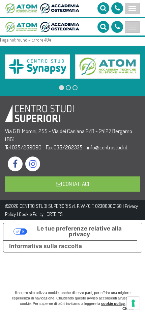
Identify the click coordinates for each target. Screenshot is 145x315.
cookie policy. (113, 303)
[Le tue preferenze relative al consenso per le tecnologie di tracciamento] (133, 303)
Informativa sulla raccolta (45, 246)
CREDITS (55, 214)
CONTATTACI (75, 183)
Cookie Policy (31, 214)
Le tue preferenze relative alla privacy (79, 231)
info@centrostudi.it (107, 147)
